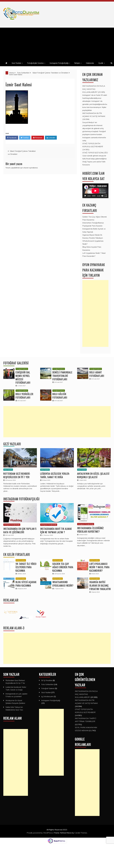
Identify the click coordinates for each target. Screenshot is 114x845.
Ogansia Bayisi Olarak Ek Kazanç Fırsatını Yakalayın (100, 585)
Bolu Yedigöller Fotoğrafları (24, 395)
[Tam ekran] (106, 196)
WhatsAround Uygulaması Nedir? (62, 583)
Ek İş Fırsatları (20, 560)
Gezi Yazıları (12, 444)
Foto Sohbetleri (47, 684)
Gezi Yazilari (16, 63)
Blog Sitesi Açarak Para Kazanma (26, 583)
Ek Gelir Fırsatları (16, 554)
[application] (95, 190)
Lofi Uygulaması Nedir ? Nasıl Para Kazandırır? (99, 567)
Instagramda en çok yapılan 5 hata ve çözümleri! (20, 530)
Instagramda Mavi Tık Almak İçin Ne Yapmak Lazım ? (56, 530)
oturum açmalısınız (30, 168)
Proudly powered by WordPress (40, 833)
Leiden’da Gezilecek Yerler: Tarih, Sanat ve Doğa (55, 475)
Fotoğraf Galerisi (16, 363)
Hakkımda (90, 63)
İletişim (77, 63)
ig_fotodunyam (47, 696)
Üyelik (100, 63)
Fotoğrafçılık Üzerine (35, 63)
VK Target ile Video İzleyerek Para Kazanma (26, 567)
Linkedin (51, 137)
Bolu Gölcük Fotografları (59, 395)
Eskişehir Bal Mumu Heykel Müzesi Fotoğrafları (23, 377)
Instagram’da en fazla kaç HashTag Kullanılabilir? (93, 89)
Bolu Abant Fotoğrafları (96, 373)
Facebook (12, 137)
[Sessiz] (102, 196)
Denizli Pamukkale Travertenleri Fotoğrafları (62, 375)
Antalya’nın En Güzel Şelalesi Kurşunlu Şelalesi (93, 475)
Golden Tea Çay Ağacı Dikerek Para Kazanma (62, 567)
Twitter (25, 137)
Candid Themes (80, 833)
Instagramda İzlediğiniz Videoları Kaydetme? (90, 529)
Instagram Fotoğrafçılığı (59, 63)
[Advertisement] (57, 43)
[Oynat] (85, 196)
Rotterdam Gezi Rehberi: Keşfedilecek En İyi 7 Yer (16, 475)
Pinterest (38, 137)
